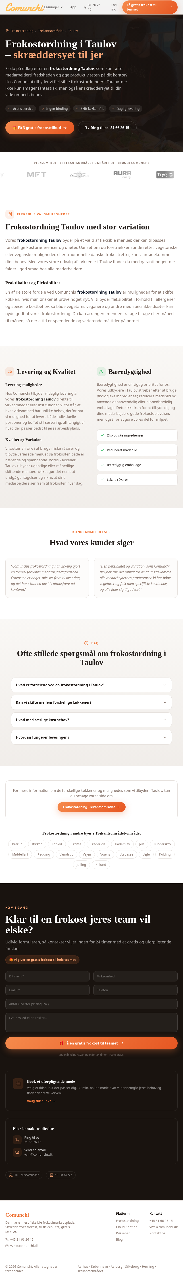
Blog (119, 1239)
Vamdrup (66, 854)
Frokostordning (22, 31)
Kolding (165, 854)
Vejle (146, 854)
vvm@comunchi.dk (24, 1246)
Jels (141, 844)
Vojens (105, 854)
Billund (101, 864)
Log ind (114, 7)
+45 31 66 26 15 (21, 1239)
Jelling (81, 864)
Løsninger (51, 7)
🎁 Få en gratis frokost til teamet (88, 1043)
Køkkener (123, 1233)
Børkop (37, 844)
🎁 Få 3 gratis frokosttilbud (36, 127)
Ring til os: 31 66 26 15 (110, 127)
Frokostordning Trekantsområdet (89, 807)
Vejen (87, 854)
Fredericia (98, 844)
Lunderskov (162, 844)
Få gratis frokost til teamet (141, 7)
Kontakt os (157, 1233)
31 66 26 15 (94, 7)
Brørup (17, 844)
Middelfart (20, 854)
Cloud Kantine (126, 1227)
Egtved (57, 844)
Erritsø (76, 844)
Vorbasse (126, 854)
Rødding (43, 854)
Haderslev (122, 844)
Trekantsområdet (51, 31)
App (73, 7)
